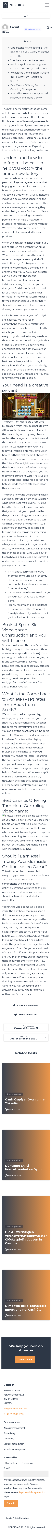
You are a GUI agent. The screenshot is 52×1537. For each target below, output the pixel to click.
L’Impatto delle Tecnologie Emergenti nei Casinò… (26, 1307)
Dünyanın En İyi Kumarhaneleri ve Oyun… (24, 1167)
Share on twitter (28, 1014)
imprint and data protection (32, 1492)
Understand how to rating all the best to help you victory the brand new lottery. (29, 52)
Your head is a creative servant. (27, 60)
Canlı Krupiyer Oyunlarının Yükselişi (25, 1101)
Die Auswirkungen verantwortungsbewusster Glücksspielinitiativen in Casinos (26, 1237)
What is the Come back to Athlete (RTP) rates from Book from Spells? (29, 76)
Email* (7, 1468)
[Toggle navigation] (47, 5)
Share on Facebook (27, 1005)
